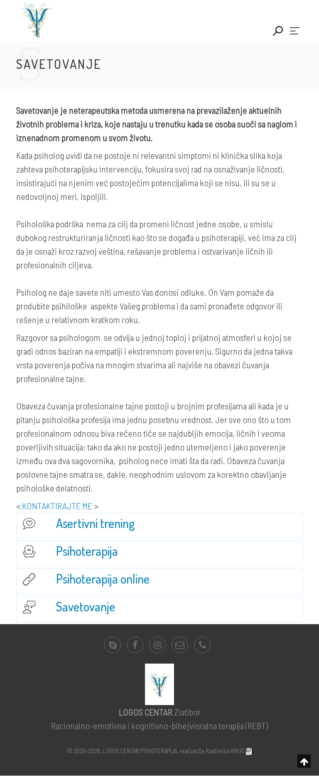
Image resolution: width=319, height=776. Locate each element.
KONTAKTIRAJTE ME (57, 505)
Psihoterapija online (103, 578)
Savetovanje (85, 606)
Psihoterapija (87, 551)
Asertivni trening (95, 523)
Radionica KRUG (225, 750)
